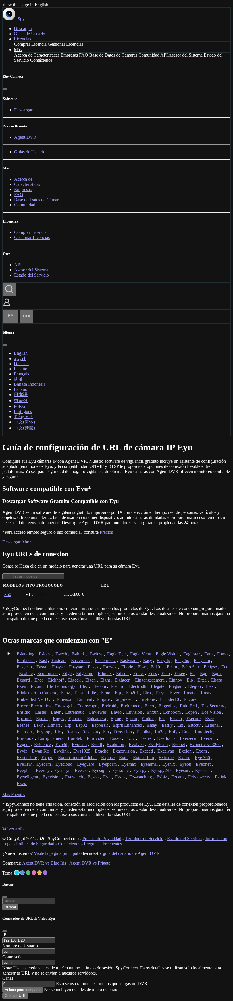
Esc (162, 718)
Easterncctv (105, 660)
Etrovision (122, 731)
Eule (186, 731)
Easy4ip (182, 660)
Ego (203, 673)
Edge (67, 673)
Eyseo (93, 776)
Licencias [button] (22, 38)
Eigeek (74, 680)
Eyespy (140, 770)
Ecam (172, 666)
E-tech (61, 653)
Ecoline (26, 673)
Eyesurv (183, 770)
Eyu (107, 776)
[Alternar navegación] (26, 316)
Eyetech (202, 770)
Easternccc (80, 660)
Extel (123, 757)
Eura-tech (203, 731)
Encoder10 (169, 699)
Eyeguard (85, 764)
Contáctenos (41, 60)
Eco (224, 666)
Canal (7, 978)
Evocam (79, 744)
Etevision (89, 731)
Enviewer (97, 712)
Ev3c (130, 738)
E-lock (45, 653)
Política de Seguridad (35, 843)
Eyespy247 (161, 770)
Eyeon (185, 764)
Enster (40, 712)
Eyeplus (24, 770)
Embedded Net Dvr (34, 699)
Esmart (53, 725)
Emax (206, 692)
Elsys (160, 692)
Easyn (41, 666)
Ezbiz (162, 776)
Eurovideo (96, 738)
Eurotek (75, 738)
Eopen (191, 712)
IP (4, 934)
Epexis (42, 718)
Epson (131, 718)
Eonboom (172, 712)
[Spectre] (16, 872)
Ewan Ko (40, 751)
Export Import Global (77, 757)
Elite (92, 692)
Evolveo (136, 744)
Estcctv (194, 725)
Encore (190, 699)
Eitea (202, 680)
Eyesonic (120, 770)
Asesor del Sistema (185, 55)
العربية (20, 358)
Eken (21, 686)
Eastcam (58, 660)
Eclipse (210, 666)
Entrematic (74, 712)
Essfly (167, 725)
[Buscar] (9, 289)
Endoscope (87, 705)
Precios (106, 532)
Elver (174, 692)
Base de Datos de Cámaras (113, 55)
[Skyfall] (28, 872)
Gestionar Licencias (65, 44)
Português (23, 411)
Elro (147, 692)
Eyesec (81, 770)
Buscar (10, 907)
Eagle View (140, 653)
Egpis (217, 673)
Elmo (105, 692)
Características (46, 55)
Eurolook (25, 738)
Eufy (173, 731)
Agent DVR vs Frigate (89, 863)
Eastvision (129, 660)
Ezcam (177, 776)
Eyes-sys (62, 770)
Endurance (130, 705)
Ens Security (212, 705)
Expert (47, 757)
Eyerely (43, 770)
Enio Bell (188, 705)
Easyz (93, 666)
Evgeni (23, 744)
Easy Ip (163, 660)
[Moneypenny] (34, 872)
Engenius (167, 705)
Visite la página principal (56, 853)
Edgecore (84, 673)
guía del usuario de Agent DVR (131, 853)
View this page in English (25, 4)
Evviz (22, 751)
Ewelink (61, 751)
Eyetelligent (27, 776)
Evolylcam (158, 744)
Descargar (23, 28)
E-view (96, 653)
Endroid (109, 705)
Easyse (58, 666)
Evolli (96, 744)
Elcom (36, 686)
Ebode (127, 666)
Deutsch (21, 363)
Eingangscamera (150, 680)
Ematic (190, 692)
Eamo (222, 653)
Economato (47, 673)
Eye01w (24, 764)
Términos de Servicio (144, 838)
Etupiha (143, 731)
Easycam (202, 660)
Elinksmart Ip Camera (36, 692)
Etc (58, 731)
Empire (103, 699)
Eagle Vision (167, 653)
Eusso (115, 738)
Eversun (208, 738)
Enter (56, 712)
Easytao (76, 666)
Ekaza (216, 680)
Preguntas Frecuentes (103, 843)
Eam (208, 653)
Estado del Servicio (31, 275)
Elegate (157, 686)
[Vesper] (45, 872)
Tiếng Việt (23, 416)
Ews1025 (81, 751)
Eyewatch (74, 776)
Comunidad (148, 55)
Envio (116, 712)
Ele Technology (61, 686)
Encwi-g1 (64, 705)
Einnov (175, 680)
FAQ (83, 55)
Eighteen (122, 680)
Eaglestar (191, 653)
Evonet (178, 744)
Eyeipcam (108, 764)
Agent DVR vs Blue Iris (44, 863)
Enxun (153, 712)
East (43, 660)
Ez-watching (140, 776)
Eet (192, 673)
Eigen (90, 680)
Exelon (185, 751)
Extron (184, 757)
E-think (78, 653)
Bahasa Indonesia (29, 384)
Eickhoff (56, 680)
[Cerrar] (5, 89)
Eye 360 (202, 757)
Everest (146, 738)
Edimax (105, 673)
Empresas (69, 55)
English (21, 353)
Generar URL (15, 996)
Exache (101, 751)
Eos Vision (211, 712)
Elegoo (194, 686)
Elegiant (176, 686)
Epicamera (96, 718)
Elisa (78, 692)
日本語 (21, 394)
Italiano (20, 389)
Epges (58, 718)
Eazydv (110, 666)
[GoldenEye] (39, 872)
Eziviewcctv (199, 776)
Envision (134, 712)
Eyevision (52, 776)
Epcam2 (24, 718)
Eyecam (43, 764)
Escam (176, 718)
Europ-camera (50, 738)
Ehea (38, 680)
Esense (23, 725)
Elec (84, 686)
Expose (108, 757)
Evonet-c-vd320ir (205, 744)
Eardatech (26, 660)
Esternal (212, 725)
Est (180, 725)
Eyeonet (203, 764)
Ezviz (22, 783)
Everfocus (166, 738)
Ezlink (220, 776)
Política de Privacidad (101, 838)
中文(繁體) (24, 427)
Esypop (43, 731)
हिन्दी (18, 379)
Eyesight (100, 770)
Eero (165, 673)
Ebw (142, 666)
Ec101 (156, 666)
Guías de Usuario (29, 33)
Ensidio (23, 712)
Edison (122, 673)
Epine (116, 718)
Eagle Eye (116, 653)
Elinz (65, 692)
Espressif (100, 725)
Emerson (64, 699)
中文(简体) (24, 421)
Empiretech (124, 699)
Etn (106, 731)
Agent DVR (25, 137)
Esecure (193, 718)
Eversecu (188, 738)
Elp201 (132, 692)
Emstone (147, 699)
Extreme (166, 757)
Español (21, 368)
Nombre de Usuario (20, 945)
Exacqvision (124, 751)
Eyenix (168, 764)
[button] (7, 306)
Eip (190, 680)
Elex (209, 686)
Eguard (23, 680)
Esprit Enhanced (127, 725)
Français (21, 373)
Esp (68, 725)
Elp (118, 692)
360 (7, 594)
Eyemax (128, 764)
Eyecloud (63, 764)
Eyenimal (149, 764)
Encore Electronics (34, 705)
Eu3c (159, 731)
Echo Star (190, 666)
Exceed (146, 751)
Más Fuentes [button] (13, 794)
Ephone (75, 718)
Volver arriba (14, 828)
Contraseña (12, 956)
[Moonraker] (22, 872)
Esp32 (81, 725)
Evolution (115, 744)
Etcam (71, 731)
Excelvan (165, 751)
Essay (152, 725)
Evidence (42, 744)
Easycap (24, 666)
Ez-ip (120, 776)
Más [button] (18, 49)
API (164, 55)
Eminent (84, 699)
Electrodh (137, 686)
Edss (152, 673)
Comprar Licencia (30, 44)
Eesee (179, 673)
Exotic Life (27, 757)
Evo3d (61, 744)
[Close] (4, 931)
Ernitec (148, 718)
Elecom (99, 686)
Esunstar (24, 731)
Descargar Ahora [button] (17, 541)
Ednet (138, 673)
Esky (38, 725)
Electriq (117, 686)
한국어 (21, 400)
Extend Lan (143, 757)
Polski (19, 406)
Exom (201, 751)
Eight (105, 680)
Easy (147, 660)
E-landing (25, 653)
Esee (209, 718)
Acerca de (23, 55)
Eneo (149, 705)
